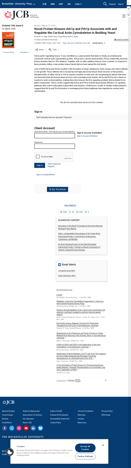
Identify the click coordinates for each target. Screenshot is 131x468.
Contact (81, 419)
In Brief (59, 295)
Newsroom (82, 423)
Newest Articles (8, 411)
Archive (5, 419)
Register (112, 4)
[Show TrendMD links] (106, 380)
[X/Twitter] (11, 428)
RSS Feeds (106, 415)
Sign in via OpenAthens (45, 175)
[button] (41, 49)
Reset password (54, 164)
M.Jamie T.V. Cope (40, 36)
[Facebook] (4, 428)
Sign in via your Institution (87, 136)
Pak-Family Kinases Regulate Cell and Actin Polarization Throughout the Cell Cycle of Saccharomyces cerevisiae (78, 324)
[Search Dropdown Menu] (105, 4)
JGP (61, 4)
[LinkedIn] (33, 428)
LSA (77, 4)
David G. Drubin (73, 36)
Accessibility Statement (59, 419)
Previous (9, 52)
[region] (59, 451)
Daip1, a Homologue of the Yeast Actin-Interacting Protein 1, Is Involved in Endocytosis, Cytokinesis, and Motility (79, 236)
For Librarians (28, 419)
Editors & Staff (56, 411)
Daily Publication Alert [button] (67, 276)
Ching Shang (62, 36)
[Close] (103, 445)
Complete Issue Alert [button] (66, 271)
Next (24, 52)
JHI (69, 4)
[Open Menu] (19, 4)
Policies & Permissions (59, 415)
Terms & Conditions (85, 411)
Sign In (120, 4)
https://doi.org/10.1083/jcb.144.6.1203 (76, 43)
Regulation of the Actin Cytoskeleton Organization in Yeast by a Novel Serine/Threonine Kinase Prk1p (80, 302)
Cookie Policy (55, 423)
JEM (53, 4)
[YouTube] (26, 428)
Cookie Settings (85, 456)
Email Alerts (7, 423)
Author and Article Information (47, 40)
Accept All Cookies (85, 447)
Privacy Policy (107, 411)
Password (38, 142)
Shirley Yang (52, 36)
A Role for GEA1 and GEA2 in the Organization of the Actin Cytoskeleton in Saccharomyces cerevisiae (78, 346)
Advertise (81, 415)
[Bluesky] (40, 428)
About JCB (27, 423)
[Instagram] (18, 428)
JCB (44, 4)
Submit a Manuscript (31, 411)
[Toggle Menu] (124, 16)
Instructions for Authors (32, 415)
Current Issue (7, 415)
